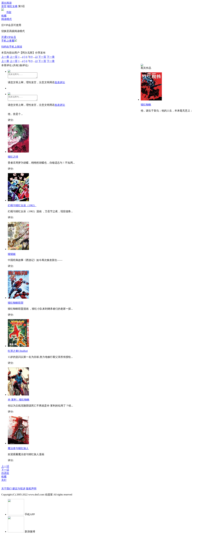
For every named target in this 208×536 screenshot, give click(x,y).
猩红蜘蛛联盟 (15, 302)
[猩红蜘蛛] (151, 99)
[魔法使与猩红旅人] (18, 443)
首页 (3, 6)
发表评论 (60, 82)
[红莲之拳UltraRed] (18, 346)
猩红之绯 (13, 156)
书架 (8, 12)
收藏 (3, 15)
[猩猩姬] (18, 249)
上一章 (5, 56)
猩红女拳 (12, 6)
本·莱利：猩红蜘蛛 (18, 399)
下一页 (42, 56)
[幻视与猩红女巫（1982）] (18, 200)
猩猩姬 (12, 254)
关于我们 (6, 488)
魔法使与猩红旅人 (18, 448)
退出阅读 (6, 2)
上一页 (14, 56)
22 (36, 56)
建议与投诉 (18, 488)
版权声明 (31, 488)
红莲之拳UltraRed (18, 351)
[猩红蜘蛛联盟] (18, 297)
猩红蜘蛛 (146, 104)
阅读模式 (6, 19)
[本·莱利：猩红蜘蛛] (18, 394)
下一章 (51, 56)
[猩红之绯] (18, 151)
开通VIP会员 (8, 37)
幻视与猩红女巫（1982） (22, 205)
